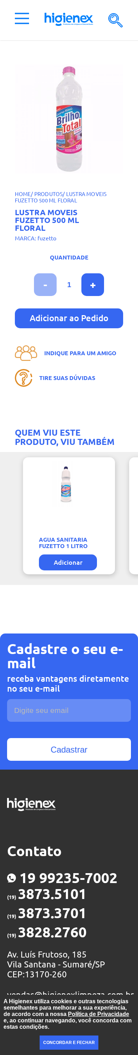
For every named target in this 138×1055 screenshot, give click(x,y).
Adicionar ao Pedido (69, 318)
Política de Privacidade (98, 1014)
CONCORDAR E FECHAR (69, 1042)
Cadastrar (69, 749)
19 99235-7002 (68, 878)
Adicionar (68, 562)
